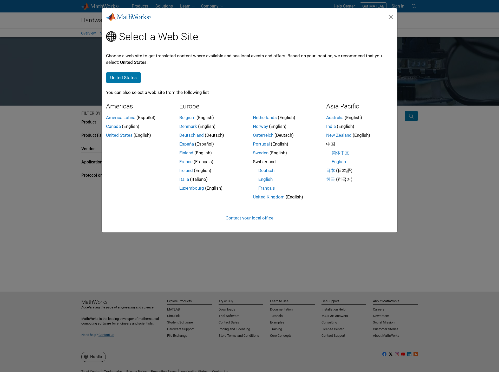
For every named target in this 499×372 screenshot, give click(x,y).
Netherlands (265, 117)
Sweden (260, 152)
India (331, 126)
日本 (330, 170)
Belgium (187, 117)
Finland (186, 152)
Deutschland (191, 135)
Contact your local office (249, 218)
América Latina (120, 117)
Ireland (186, 170)
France (186, 161)
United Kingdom (269, 196)
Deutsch (266, 170)
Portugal (261, 144)
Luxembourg (191, 188)
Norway (260, 126)
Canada (113, 126)
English (265, 179)
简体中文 (340, 152)
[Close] (390, 16)
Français (266, 188)
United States (119, 135)
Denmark (188, 126)
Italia (184, 179)
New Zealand (339, 135)
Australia (335, 117)
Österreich (263, 135)
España (186, 144)
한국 (330, 179)
